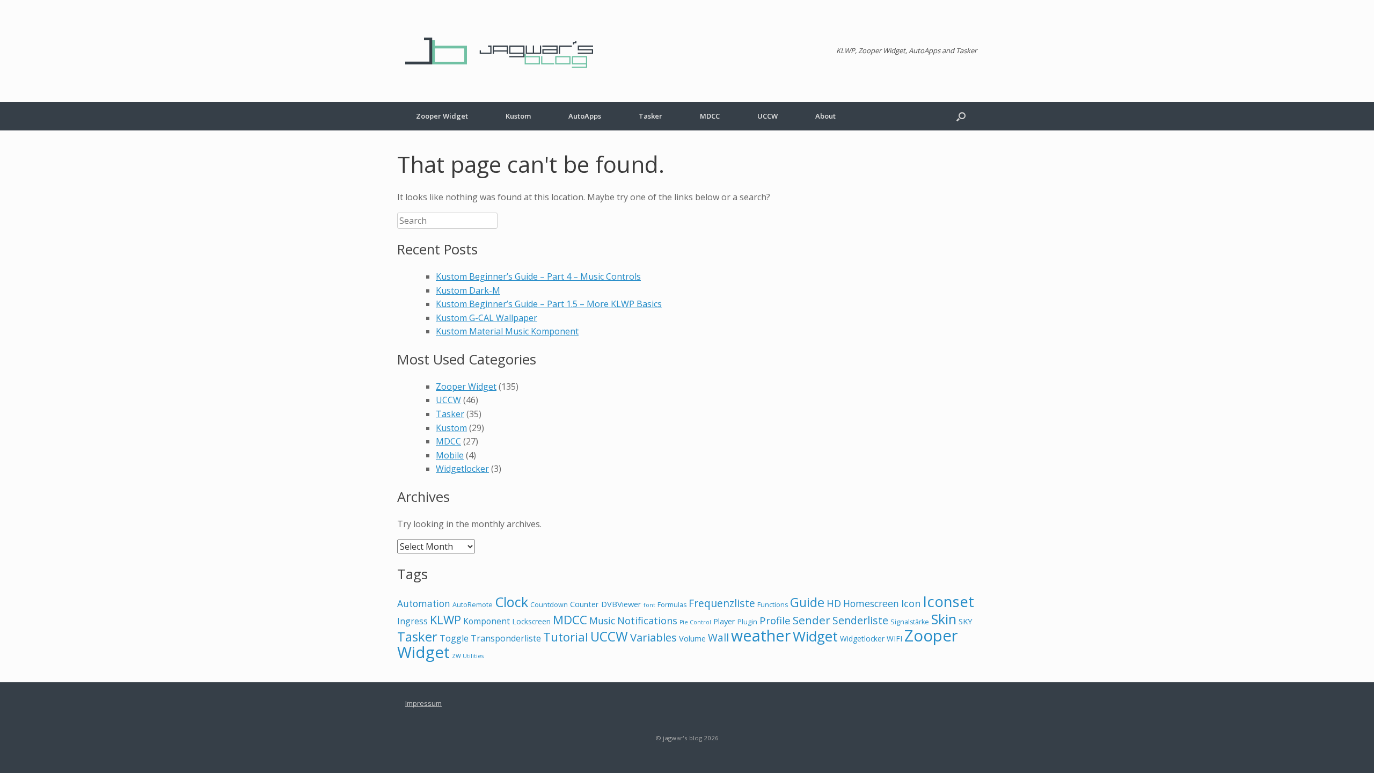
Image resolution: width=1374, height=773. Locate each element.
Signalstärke (909, 621)
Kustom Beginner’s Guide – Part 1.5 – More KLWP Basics (549, 304)
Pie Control (695, 622)
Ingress (412, 621)
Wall (718, 637)
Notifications (647, 620)
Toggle (454, 638)
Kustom (518, 116)
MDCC (710, 116)
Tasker (650, 116)
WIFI (894, 638)
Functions (772, 604)
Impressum (423, 703)
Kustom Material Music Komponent (507, 331)
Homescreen (871, 603)
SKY (966, 621)
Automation (423, 603)
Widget (815, 636)
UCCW (767, 116)
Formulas (671, 604)
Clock (511, 602)
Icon (910, 603)
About (825, 116)
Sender (811, 620)
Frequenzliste (722, 603)
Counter (584, 604)
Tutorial (565, 637)
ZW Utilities (468, 656)
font (649, 605)
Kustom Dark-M (468, 290)
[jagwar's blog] (504, 51)
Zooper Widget (442, 116)
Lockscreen (531, 621)
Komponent (486, 621)
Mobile (450, 455)
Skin (943, 619)
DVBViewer (621, 604)
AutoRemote (472, 604)
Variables (653, 637)
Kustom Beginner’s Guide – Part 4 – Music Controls (538, 276)
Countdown (549, 604)
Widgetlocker (462, 469)
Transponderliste (506, 638)
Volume (692, 638)
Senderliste (860, 620)
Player (724, 621)
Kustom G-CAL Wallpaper (486, 318)
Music (602, 620)
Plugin (747, 621)
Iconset (948, 601)
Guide (807, 602)
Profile (775, 621)
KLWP (445, 619)
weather (761, 635)
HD (834, 603)
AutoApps (584, 116)
